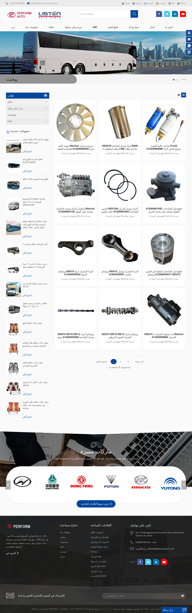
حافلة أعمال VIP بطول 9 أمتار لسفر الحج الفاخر (36, 141)
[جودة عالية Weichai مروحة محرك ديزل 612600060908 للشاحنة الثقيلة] (75, 122)
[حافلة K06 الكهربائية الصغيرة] (13, 185)
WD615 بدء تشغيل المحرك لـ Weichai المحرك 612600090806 (163, 336)
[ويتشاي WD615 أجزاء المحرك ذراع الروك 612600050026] (75, 248)
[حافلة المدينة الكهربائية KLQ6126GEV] (13, 165)
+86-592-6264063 (17, 3)
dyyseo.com (107, 609)
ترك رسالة (168, 610)
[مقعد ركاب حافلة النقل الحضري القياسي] (13, 368)
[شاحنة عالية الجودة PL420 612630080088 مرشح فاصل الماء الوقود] (164, 122)
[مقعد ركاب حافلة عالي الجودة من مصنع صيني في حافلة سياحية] (13, 408)
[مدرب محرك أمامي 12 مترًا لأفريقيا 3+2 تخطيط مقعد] (13, 270)
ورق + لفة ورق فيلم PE (100, 542)
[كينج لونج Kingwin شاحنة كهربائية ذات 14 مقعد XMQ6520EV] (13, 204)
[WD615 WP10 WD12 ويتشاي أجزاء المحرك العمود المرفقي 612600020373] (120, 310)
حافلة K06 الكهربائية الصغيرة (35, 179)
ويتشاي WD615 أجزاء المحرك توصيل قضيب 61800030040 (119, 273)
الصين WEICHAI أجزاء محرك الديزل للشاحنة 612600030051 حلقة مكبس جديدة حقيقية (119, 210)
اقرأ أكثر (26, 151)
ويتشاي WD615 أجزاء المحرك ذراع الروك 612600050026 (75, 273)
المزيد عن (11, 553)
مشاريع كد (134, 27)
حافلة (51, 27)
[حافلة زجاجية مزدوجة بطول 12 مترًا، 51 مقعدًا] (13, 309)
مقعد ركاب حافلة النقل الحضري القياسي (33, 364)
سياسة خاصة (155, 609)
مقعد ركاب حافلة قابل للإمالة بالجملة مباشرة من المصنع (35, 344)
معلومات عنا (32, 27)
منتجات (63, 537)
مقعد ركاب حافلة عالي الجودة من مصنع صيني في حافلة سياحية (36, 405)
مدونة (62, 556)
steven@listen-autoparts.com (44, 3)
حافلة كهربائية (96, 556)
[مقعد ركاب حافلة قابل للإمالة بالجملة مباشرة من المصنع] (13, 348)
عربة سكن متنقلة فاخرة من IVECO (35, 285)
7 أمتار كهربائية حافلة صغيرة (35, 244)
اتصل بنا (169, 27)
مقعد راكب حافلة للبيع (32, 323)
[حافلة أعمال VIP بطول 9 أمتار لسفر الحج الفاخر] (13, 145)
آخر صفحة (139, 361)
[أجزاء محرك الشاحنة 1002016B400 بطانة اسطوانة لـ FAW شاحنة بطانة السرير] (120, 122)
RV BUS (94, 551)
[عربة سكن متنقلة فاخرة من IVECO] (13, 289)
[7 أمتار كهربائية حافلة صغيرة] (13, 250)
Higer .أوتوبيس (97, 532)
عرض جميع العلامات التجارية (95, 503)
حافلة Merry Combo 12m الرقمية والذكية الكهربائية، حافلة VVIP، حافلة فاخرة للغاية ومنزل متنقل (35, 224)
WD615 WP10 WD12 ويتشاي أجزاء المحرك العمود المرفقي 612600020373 (120, 336)
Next (184, 485)
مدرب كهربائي (96, 571)
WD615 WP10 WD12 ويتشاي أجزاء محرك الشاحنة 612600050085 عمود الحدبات (75, 336)
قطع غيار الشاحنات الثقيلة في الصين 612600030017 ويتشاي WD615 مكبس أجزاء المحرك (164, 273)
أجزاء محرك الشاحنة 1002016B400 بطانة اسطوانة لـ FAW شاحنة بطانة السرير (120, 147)
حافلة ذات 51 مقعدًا (98, 561)
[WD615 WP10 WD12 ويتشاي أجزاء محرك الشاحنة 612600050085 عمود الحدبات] (75, 310)
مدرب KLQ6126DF (98, 576)
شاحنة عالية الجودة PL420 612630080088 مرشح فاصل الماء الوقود (164, 147)
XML (146, 609)
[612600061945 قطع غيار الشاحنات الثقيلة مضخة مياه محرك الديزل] (164, 185)
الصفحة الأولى (101, 361)
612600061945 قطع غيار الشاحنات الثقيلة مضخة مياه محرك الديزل (164, 210)
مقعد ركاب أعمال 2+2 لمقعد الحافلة (35, 384)
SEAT (95, 27)
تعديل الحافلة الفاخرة (99, 546)
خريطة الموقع (94, 609)
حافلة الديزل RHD (98, 566)
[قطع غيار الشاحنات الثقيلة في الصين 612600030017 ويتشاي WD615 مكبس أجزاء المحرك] (164, 248)
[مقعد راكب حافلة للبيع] (13, 329)
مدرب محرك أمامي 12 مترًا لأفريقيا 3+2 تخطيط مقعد (35, 265)
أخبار (152, 27)
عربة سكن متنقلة (73, 27)
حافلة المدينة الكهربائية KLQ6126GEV (33, 161)
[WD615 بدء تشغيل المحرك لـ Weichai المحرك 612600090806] (164, 310)
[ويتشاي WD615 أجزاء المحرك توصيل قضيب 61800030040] (120, 248)
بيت (13, 27)
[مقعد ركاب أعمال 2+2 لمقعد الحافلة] (13, 388)
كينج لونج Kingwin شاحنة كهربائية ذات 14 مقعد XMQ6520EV (34, 201)
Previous (8, 485)
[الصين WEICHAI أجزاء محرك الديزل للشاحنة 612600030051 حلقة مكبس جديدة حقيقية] (120, 185)
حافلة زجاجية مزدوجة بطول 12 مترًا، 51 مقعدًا (35, 305)
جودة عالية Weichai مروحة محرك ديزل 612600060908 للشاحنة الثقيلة (75, 147)
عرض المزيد (74, 355)
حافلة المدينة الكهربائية (100, 537)
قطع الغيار (113, 27)
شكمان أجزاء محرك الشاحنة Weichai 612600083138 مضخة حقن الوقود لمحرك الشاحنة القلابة (76, 210)
